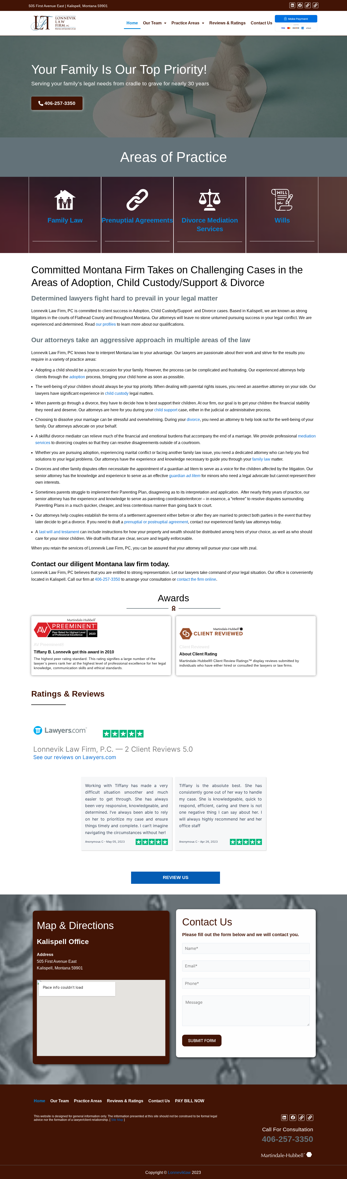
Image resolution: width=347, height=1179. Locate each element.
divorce (193, 419)
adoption (77, 377)
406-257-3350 (107, 579)
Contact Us (261, 23)
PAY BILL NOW (189, 1101)
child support (165, 410)
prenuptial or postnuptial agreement (156, 522)
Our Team (152, 23)
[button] (154, 23)
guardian (184, 476)
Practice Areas (185, 23)
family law (261, 459)
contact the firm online (196, 579)
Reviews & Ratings (227, 23)
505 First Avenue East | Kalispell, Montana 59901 (68, 6)
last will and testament (59, 532)
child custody (117, 393)
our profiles (106, 324)
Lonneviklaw (179, 1172)
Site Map (117, 1120)
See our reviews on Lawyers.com (74, 757)
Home (132, 23)
